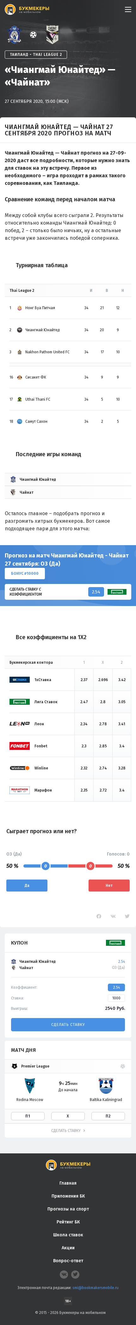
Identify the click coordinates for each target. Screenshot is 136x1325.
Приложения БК (68, 1196)
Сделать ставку (68, 1024)
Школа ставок (68, 1235)
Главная (68, 1183)
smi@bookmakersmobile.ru (95, 1288)
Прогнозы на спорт (68, 1209)
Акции (68, 1248)
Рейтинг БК (68, 1222)
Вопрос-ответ (68, 1260)
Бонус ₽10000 (25, 573)
